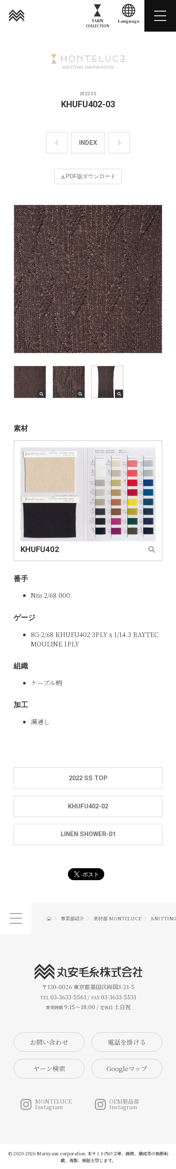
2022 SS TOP (88, 778)
